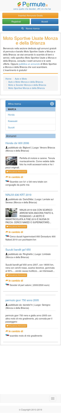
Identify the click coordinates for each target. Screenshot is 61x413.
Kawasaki (12, 121)
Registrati (16, 21)
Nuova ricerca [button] (33, 28)
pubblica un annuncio (29, 63)
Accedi (44, 21)
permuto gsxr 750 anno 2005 (22, 300)
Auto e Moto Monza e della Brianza (25, 81)
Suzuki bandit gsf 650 (18, 249)
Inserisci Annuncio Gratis (30, 15)
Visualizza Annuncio (17, 171)
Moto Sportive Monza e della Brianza (26, 88)
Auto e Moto (21, 78)
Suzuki (11, 127)
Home (8, 78)
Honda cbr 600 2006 (17, 143)
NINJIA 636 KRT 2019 (18, 195)
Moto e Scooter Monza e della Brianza (27, 84)
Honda (11, 114)
